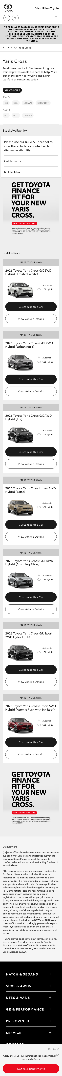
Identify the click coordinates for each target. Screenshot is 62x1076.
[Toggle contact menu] (50, 1020)
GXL (15, 102)
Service (13, 1032)
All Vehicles (12, 90)
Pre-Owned (17, 1020)
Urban (28, 102)
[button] (14, 172)
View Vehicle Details (31, 318)
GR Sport (43, 102)
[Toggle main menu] (55, 18)
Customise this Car (31, 306)
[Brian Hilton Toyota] (8, 8)
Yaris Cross (17, 47)
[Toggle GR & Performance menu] (50, 1009)
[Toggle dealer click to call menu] (6, 18)
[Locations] (15, 18)
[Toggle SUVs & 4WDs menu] (50, 985)
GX (6, 102)
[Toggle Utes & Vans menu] (50, 997)
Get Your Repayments (31, 1068)
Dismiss (52, 1048)
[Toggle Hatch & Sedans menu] (50, 974)
